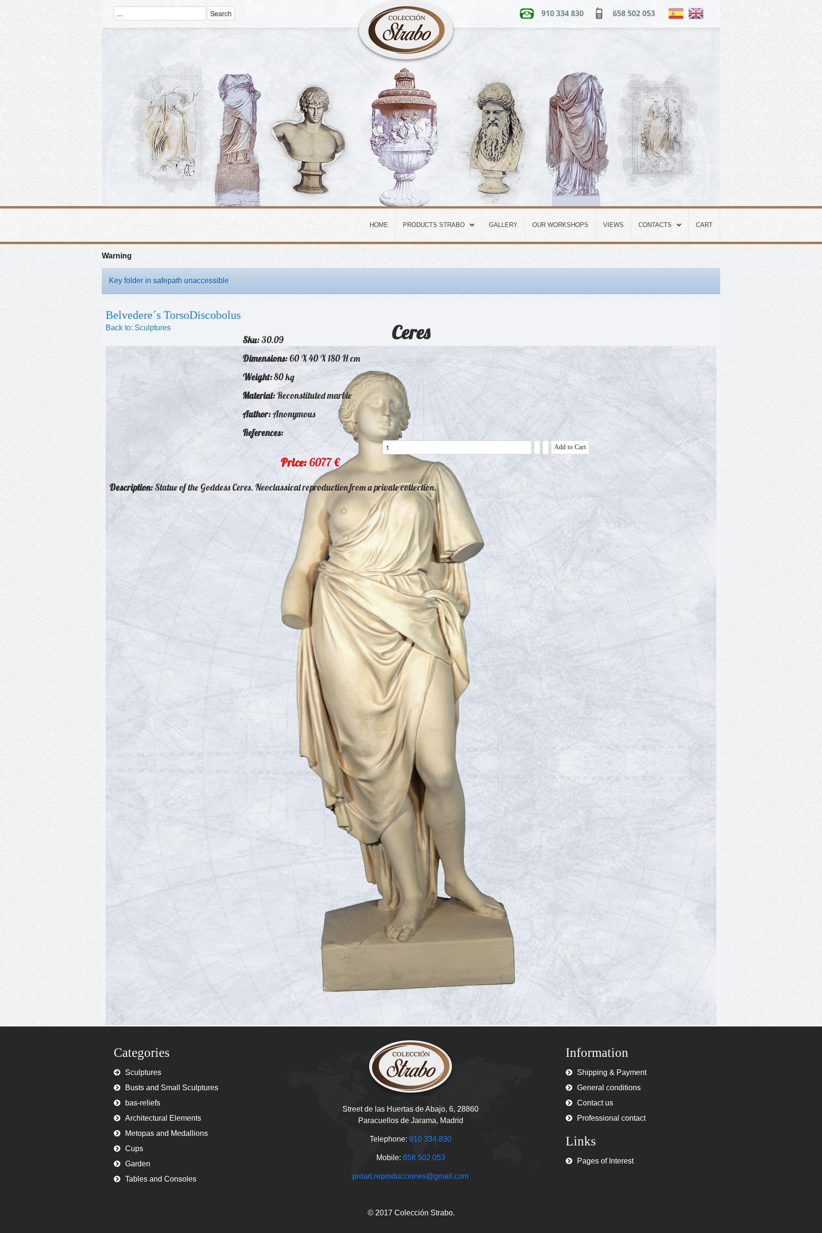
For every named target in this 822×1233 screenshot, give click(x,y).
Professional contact (611, 1118)
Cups (134, 1148)
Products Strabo (434, 224)
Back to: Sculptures (138, 328)
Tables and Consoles (160, 1179)
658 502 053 (634, 13)
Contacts (655, 224)
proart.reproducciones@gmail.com (410, 1176)
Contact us (595, 1103)
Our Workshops (560, 224)
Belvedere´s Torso (147, 315)
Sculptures (143, 1072)
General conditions (609, 1088)
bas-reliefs (142, 1103)
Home (379, 224)
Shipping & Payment (611, 1072)
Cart (704, 224)
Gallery (503, 224)
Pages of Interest (605, 1161)
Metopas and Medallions (166, 1133)
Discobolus (215, 315)
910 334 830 (562, 13)
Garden (137, 1164)
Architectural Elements (163, 1118)
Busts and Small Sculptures (171, 1088)
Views (613, 224)
